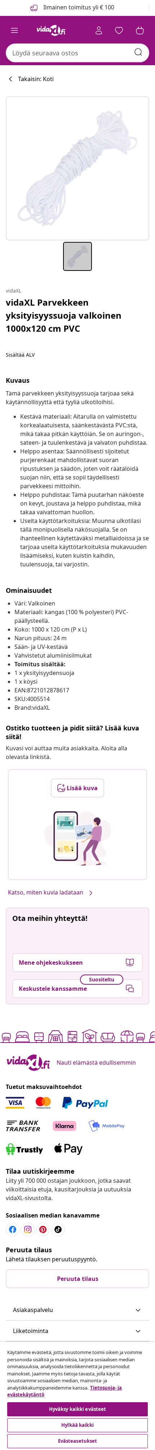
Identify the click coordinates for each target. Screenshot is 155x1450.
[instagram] (27, 1229)
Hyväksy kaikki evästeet (77, 1409)
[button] (77, 1310)
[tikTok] (58, 1229)
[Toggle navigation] (14, 30)
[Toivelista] (119, 30)
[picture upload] (78, 838)
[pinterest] (42, 1229)
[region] (77, 1396)
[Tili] (98, 30)
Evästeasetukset (77, 1441)
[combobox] (77, 52)
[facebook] (12, 1229)
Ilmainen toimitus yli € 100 (78, 7)
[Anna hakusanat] (138, 52)
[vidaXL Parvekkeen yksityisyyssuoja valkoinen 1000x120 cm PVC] (77, 168)
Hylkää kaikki (77, 1425)
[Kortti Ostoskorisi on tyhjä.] (140, 30)
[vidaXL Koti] (51, 30)
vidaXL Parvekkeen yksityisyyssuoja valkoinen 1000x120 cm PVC (63, 315)
